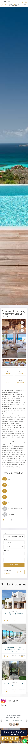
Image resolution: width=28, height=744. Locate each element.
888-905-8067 (7, 573)
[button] (4, 339)
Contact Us (19, 572)
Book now (14, 565)
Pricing (5, 533)
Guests (5, 557)
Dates (5, 539)
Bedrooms (6, 550)
